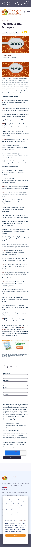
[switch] (24, 32)
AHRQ (3, 124)
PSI (3, 264)
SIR (3, 272)
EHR (3, 186)
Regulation (5, 20)
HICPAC (4, 139)
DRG (3, 282)
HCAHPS (4, 192)
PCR (3, 108)
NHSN (3, 250)
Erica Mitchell (6, 56)
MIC (3, 100)
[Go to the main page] (11, 12)
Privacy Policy (21, 520)
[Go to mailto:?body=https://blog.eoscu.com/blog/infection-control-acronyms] (17, 32)
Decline (15, 540)
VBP (3, 319)
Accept (15, 535)
